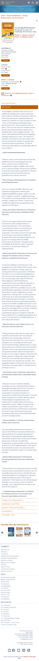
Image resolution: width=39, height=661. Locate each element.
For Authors (5, 611)
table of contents (12, 500)
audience (7, 511)
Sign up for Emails (7, 560)
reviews (6, 107)
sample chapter (10, 504)
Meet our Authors (7, 571)
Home (3, 15)
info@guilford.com (26, 639)
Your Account (5, 549)
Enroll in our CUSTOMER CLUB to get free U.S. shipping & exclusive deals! (19, 10)
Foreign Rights (6, 586)
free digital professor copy (22, 93)
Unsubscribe (5, 597)
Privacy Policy (5, 590)
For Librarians (5, 616)
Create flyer (9, 42)
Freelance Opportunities (9, 558)
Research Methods (13, 15)
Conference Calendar (8, 569)
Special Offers (5, 620)
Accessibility (5, 599)
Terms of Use (5, 594)
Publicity (4, 564)
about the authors (12, 508)
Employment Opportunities (10, 556)
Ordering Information (8, 577)
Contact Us (4, 554)
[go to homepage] (8, 2)
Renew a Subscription (8, 579)
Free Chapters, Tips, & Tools (10, 622)
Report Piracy (5, 567)
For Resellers (5, 614)
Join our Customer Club (8, 624)
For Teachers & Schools (8, 607)
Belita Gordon (28, 37)
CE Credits (4, 588)
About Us (4, 551)
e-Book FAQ (5, 581)
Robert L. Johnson (21, 35)
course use (8, 515)
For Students (5, 609)
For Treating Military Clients (10, 618)
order (5, 60)
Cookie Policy (5, 592)
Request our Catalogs (8, 562)
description (8, 103)
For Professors (6, 605)
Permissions (5, 584)
